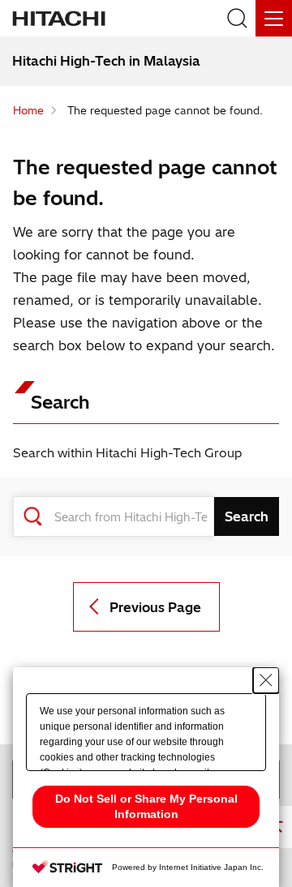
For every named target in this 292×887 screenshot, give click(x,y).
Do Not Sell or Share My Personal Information (146, 806)
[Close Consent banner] (266, 680)
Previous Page (155, 607)
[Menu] (274, 18)
